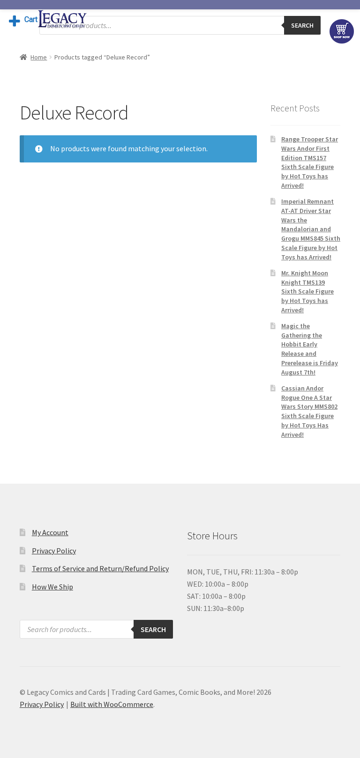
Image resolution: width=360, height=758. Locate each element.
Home (38, 57)
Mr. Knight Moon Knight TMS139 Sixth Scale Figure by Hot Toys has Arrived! (307, 291)
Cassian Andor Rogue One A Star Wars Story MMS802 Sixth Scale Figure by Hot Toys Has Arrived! (309, 411)
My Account (50, 532)
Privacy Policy (54, 550)
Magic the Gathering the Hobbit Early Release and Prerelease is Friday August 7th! (309, 349)
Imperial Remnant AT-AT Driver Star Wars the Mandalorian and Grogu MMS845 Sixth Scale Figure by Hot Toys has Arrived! (310, 229)
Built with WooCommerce (111, 704)
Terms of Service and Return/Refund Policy (100, 568)
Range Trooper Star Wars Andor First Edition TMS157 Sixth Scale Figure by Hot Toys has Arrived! (309, 162)
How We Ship (52, 586)
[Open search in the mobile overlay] (180, 25)
